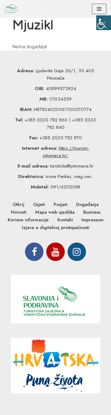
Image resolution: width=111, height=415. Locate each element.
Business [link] (92, 212)
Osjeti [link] (39, 204)
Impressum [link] (92, 219)
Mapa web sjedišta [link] (55, 212)
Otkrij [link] (18, 204)
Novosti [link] (19, 212)
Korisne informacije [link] (28, 219)
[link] (103, 22)
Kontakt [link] (65, 219)
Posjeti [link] (61, 204)
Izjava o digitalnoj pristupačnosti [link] (55, 227)
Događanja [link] (87, 204)
